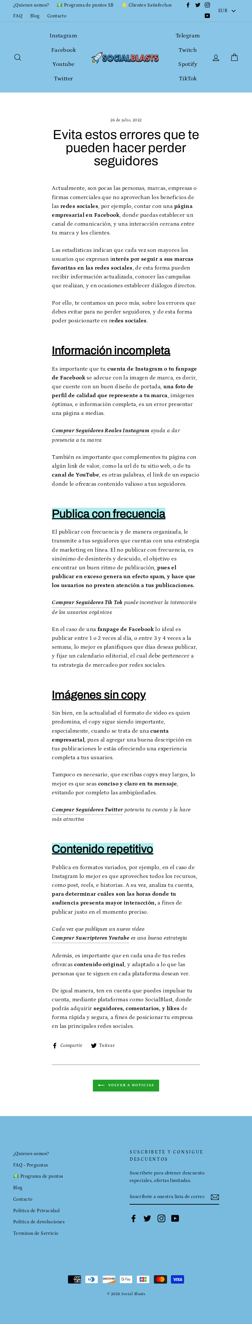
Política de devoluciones (39, 1222)
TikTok (188, 78)
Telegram (188, 35)
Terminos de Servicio (35, 1233)
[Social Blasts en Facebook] (133, 1218)
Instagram (63, 35)
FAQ (17, 16)
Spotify (187, 64)
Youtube (63, 64)
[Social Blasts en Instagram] (161, 1218)
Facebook (63, 50)
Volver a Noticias (131, 1085)
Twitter (63, 78)
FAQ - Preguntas (30, 1165)
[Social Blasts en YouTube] (175, 1218)
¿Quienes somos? (31, 5)
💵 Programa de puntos (38, 1176)
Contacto (56, 16)
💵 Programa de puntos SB (85, 5)
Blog (35, 16)
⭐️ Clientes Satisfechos (146, 5)
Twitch (187, 50)
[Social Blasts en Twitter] (147, 1218)
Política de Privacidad (36, 1210)
